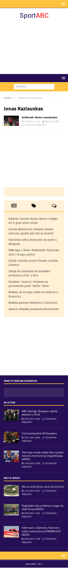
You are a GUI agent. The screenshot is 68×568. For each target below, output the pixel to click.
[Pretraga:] (34, 86)
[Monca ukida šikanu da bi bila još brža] (11, 490)
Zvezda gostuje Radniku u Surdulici (32, 302)
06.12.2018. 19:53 (32, 419)
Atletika (9, 402)
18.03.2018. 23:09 (32, 463)
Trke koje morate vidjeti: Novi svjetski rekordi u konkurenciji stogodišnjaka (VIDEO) (43, 455)
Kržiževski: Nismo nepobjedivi (39, 117)
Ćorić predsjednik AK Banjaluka (39, 433)
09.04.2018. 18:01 (32, 513)
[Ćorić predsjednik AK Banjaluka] (11, 437)
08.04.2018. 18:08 (32, 539)
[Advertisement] (34, 46)
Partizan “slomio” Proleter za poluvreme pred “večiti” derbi (28, 283)
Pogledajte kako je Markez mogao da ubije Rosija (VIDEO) (42, 507)
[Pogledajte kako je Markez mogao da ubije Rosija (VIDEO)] (11, 509)
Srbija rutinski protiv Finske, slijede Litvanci (33, 262)
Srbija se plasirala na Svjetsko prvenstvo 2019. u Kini (29, 273)
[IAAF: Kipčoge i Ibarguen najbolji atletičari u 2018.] (11, 415)
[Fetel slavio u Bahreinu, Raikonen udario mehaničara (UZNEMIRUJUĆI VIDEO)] (11, 531)
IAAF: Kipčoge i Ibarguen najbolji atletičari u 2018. (39, 412)
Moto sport (12, 478)
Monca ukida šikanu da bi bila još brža (43, 487)
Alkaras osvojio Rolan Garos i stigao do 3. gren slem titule (33, 220)
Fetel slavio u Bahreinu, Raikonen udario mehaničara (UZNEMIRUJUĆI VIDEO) (41, 531)
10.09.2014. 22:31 (32, 121)
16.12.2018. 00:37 (32, 491)
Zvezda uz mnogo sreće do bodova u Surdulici (33, 294)
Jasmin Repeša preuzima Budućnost (33, 309)
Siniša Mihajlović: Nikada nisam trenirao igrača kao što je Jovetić (30, 231)
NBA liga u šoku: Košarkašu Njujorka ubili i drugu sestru (33, 252)
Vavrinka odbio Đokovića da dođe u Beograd (32, 241)
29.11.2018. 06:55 (32, 437)
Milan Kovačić (52, 121)
